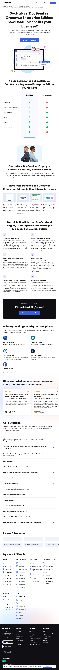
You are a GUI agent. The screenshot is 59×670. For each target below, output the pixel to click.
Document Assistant (10, 597)
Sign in (46, 2)
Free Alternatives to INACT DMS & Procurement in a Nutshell (35, 544)
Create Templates (50, 578)
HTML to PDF (8, 581)
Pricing (32, 2)
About (31, 631)
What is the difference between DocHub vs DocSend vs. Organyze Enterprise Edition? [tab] (23, 440)
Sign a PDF (35, 563)
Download (21, 615)
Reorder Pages (22, 584)
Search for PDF (22, 609)
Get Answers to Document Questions (9, 609)
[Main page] (7, 3)
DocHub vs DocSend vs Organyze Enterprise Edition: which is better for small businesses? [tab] (25, 454)
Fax (46, 572)
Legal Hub (32, 636)
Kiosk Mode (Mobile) (35, 577)
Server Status (19, 636)
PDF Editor (18, 631)
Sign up (53, 2)
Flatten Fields (22, 572)
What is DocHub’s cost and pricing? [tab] (14, 494)
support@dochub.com (7, 631)
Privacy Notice (33, 635)
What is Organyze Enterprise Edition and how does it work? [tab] (21, 472)
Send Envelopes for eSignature (37, 570)
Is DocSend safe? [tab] (8, 500)
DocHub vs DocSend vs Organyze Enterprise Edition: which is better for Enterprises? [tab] (25, 447)
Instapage (45, 642)
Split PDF (21, 575)
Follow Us (6, 637)
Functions (18, 644)
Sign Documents (20, 635)
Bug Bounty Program (35, 644)
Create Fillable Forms (49, 582)
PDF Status (48, 575)
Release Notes (33, 642)
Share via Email (49, 569)
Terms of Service (34, 633)
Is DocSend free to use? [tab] (10, 483)
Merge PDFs (22, 578)
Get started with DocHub (29, 313)
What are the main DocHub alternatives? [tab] (15, 511)
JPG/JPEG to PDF (9, 572)
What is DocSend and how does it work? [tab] (15, 467)
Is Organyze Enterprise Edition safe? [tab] (14, 505)
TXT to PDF (8, 566)
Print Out (21, 618)
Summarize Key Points (9, 603)
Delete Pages (22, 587)
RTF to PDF (8, 584)
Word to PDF (8, 563)
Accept (47, 666)
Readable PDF (22, 606)
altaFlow (45, 640)
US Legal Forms (47, 636)
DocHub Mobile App (48, 633)
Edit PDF (21, 563)
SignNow (45, 638)
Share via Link (49, 566)
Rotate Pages (22, 581)
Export (20, 612)
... (38, 666)
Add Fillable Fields (23, 569)
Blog (44, 631)
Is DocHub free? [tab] (8, 478)
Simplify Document (10, 600)
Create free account (29, 40)
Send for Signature (36, 566)
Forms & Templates (21, 633)
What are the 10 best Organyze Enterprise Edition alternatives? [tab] (22, 522)
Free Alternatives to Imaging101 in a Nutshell (14, 544)
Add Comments (49, 563)
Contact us (6, 433)
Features (38, 2)
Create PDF (21, 566)
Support (31, 640)
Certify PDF (21, 600)
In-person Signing (36, 574)
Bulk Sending (35, 581)
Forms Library (19, 640)
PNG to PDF (8, 569)
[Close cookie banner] (55, 666)
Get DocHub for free (29, 137)
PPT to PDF (8, 575)
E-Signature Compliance (35, 638)
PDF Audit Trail (22, 597)
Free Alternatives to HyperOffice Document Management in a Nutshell (35, 539)
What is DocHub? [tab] (8, 461)
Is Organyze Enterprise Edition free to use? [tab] (16, 489)
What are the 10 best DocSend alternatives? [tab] (16, 517)
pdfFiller (45, 635)
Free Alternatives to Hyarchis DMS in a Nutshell (14, 539)
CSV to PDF (8, 578)
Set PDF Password (23, 603)
